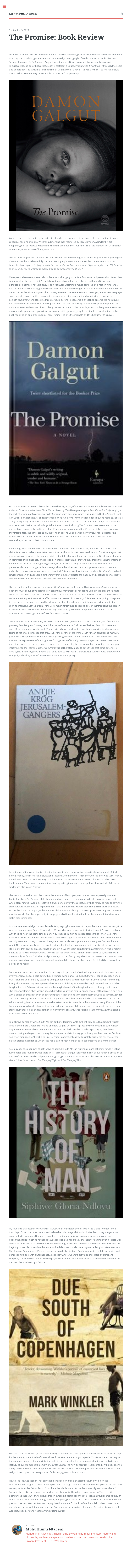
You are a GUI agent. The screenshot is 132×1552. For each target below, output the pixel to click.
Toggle (6, 6)
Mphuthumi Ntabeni (23, 13)
